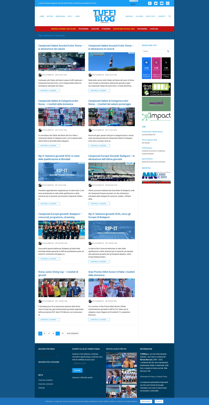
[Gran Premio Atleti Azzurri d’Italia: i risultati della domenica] (111, 287)
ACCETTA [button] (159, 401)
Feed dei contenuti (45, 380)
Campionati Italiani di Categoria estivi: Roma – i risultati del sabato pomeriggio (109, 102)
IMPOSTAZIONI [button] (146, 401)
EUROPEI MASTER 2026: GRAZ (124, 29)
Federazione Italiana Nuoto (152, 132)
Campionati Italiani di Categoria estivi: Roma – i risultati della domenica (58, 102)
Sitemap (41, 388)
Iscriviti (77, 370)
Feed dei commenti (45, 384)
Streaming (106, 29)
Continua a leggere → (49, 90)
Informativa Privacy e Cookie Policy (153, 377)
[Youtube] (161, 3)
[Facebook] (150, 3)
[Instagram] (167, 3)
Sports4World (147, 159)
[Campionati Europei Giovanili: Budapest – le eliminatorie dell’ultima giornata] (111, 172)
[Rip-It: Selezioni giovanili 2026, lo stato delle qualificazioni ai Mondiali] (61, 172)
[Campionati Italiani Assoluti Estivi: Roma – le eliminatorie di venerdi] (111, 61)
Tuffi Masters (147, 148)
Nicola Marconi (48, 75)
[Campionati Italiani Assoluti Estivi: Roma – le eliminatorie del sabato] (61, 61)
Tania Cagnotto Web (149, 140)
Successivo (72, 333)
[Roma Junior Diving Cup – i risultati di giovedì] (61, 287)
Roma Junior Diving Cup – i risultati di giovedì (58, 274)
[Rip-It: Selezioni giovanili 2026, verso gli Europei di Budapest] (111, 230)
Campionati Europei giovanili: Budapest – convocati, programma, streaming (60, 216)
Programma (83, 29)
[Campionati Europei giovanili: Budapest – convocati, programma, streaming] (61, 230)
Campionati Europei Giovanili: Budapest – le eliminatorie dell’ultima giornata (111, 158)
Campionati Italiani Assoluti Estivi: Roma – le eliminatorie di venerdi (111, 47)
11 (63, 333)
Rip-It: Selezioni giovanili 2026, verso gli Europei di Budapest (109, 216)
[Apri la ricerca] (170, 16)
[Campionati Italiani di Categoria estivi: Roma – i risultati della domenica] (61, 116)
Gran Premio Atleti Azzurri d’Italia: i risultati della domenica (111, 274)
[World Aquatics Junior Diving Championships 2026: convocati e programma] (129, 377)
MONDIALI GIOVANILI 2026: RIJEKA (63, 29)
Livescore (95, 29)
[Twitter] (156, 3)
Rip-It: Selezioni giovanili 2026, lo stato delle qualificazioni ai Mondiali (59, 158)
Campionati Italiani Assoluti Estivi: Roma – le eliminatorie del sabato (60, 47)
